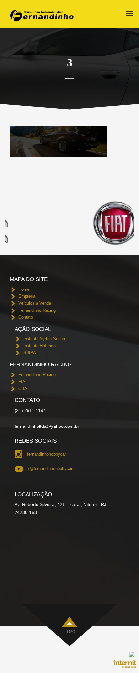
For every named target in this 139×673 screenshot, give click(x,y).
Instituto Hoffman (39, 345)
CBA (22, 388)
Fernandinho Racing (37, 310)
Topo (70, 631)
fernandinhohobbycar (46, 454)
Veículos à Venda (34, 303)
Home (23, 289)
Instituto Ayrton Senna (44, 338)
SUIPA (29, 352)
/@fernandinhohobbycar (50, 468)
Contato (25, 317)
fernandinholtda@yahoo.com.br (47, 426)
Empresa (26, 296)
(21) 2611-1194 (30, 410)
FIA (21, 381)
